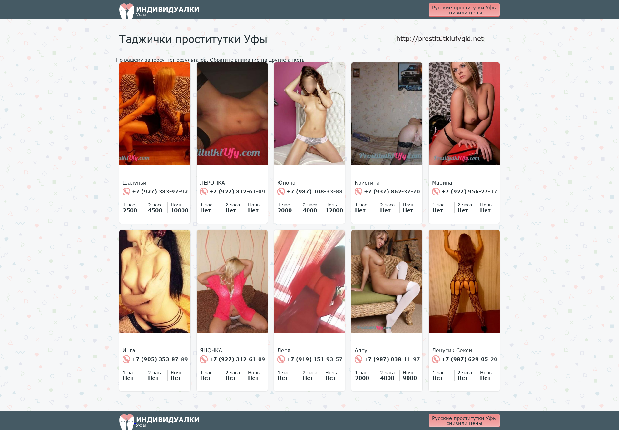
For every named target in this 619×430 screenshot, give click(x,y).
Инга (129, 350)
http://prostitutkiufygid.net (440, 38)
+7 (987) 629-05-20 (468, 359)
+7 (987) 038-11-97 (391, 359)
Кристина (367, 182)
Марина (442, 182)
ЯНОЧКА (211, 350)
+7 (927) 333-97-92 (159, 191)
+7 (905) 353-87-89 (159, 359)
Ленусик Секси (452, 350)
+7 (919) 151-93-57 (314, 359)
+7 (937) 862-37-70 (391, 191)
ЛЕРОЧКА (212, 182)
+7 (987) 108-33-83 (314, 191)
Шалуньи (134, 182)
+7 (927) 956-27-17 (468, 191)
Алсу (361, 350)
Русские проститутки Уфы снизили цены (464, 10)
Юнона (286, 182)
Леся (283, 350)
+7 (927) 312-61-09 (236, 191)
